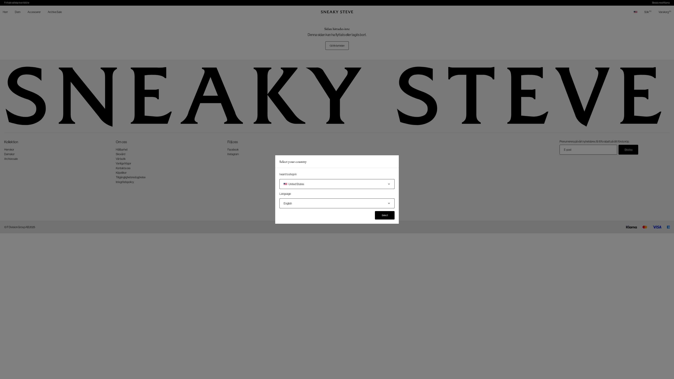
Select (385, 215)
